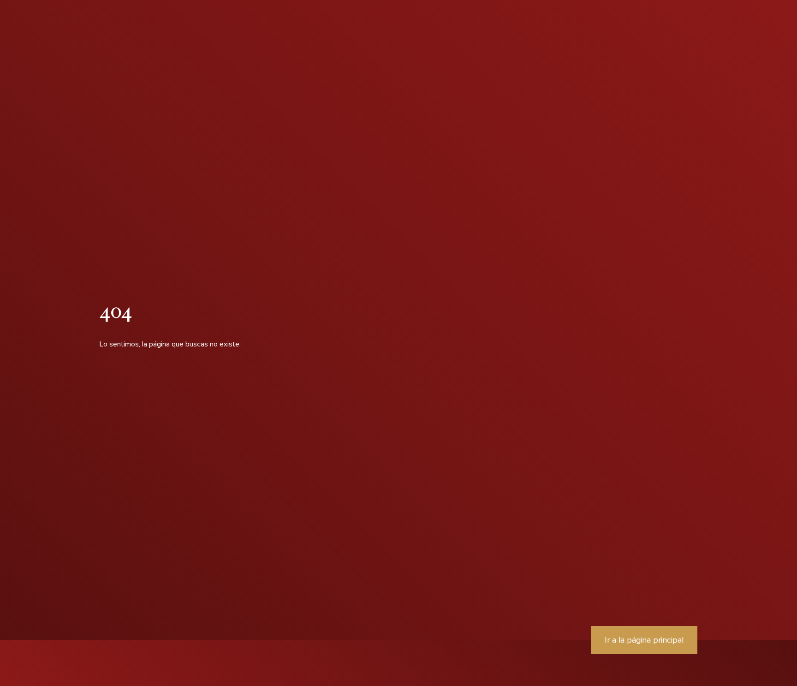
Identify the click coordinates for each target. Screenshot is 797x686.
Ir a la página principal (644, 640)
